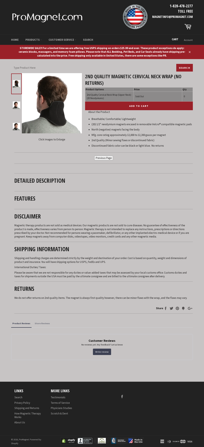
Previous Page (104, 158)
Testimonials (58, 397)
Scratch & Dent (59, 413)
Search (88, 40)
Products (33, 40)
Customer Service (62, 40)
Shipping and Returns (26, 408)
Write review (102, 351)
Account (188, 40)
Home (15, 40)
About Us (19, 422)
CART (175, 39)
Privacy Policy (22, 403)
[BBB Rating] (85, 443)
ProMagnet (24, 439)
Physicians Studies (61, 408)
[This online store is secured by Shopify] (68, 443)
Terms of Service (60, 403)
